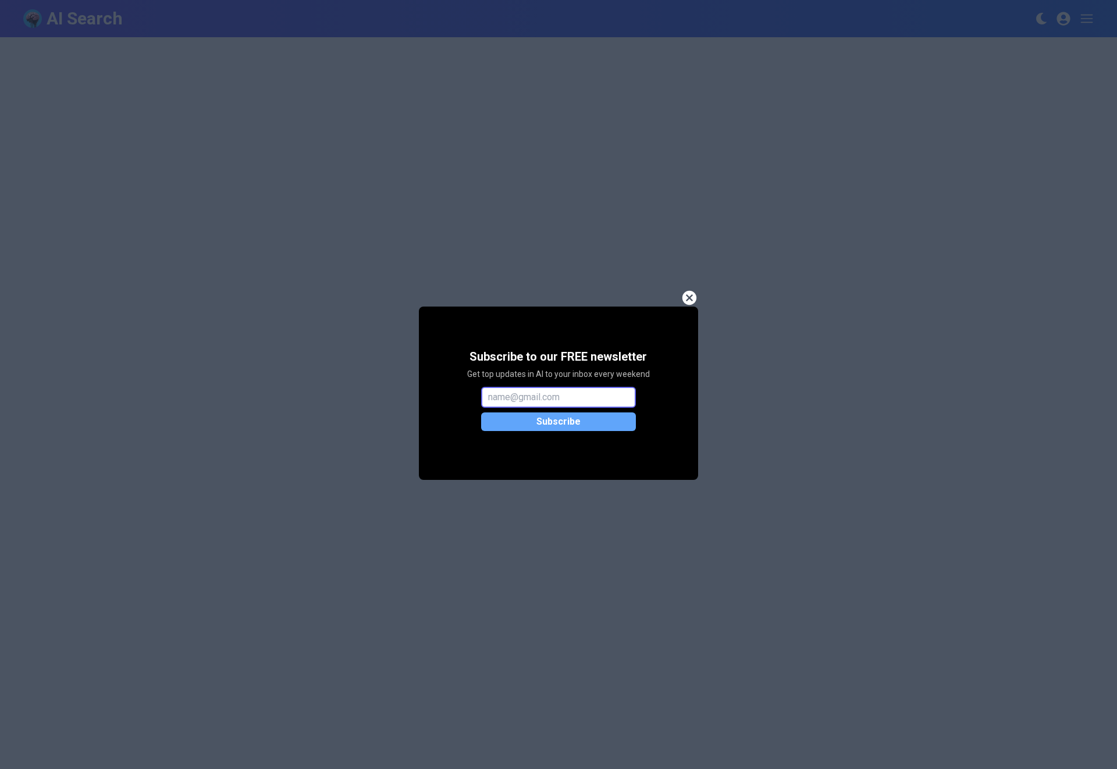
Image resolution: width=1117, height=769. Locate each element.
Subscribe (558, 421)
